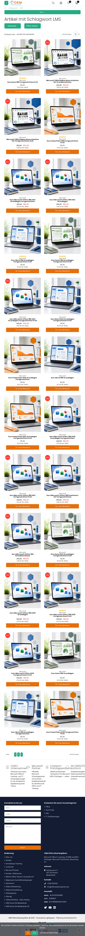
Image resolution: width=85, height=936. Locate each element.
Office (47, 807)
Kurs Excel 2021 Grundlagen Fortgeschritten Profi (62, 555)
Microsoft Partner (12, 870)
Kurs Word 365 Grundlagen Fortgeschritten (22, 733)
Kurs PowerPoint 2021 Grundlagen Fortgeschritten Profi (22, 437)
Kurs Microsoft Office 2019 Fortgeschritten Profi (22, 674)
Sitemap (8, 896)
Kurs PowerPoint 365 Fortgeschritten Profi (62, 142)
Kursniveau (12, 26)
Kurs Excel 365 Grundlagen (62, 673)
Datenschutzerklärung (13, 890)
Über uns (9, 857)
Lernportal (9, 867)
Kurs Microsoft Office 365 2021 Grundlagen (62, 200)
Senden (22, 847)
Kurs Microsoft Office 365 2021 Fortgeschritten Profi (22, 496)
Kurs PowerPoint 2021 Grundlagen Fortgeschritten (22, 378)
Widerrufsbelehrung (13, 887)
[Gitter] (75, 34)
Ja (28, 933)
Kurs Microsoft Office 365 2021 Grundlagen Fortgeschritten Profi (22, 320)
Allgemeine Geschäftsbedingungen (18, 880)
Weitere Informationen (49, 933)
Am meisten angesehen (25, 34)
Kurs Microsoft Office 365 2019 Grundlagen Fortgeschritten (62, 437)
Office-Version (32, 26)
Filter (42, 12)
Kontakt (8, 860)
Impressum (9, 883)
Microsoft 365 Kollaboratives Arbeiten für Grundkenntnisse (62, 81)
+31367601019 (52, 883)
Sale (47, 813)
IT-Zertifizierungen (52, 816)
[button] (77, 2)
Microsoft (22, 80)
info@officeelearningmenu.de (58, 887)
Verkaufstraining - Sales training (17, 900)
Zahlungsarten (10, 893)
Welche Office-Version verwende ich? (19, 877)
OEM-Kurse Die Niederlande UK (17, 906)
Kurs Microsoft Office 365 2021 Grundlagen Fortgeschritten (22, 200)
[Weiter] (21, 754)
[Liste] (79, 34)
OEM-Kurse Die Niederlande (16, 903)
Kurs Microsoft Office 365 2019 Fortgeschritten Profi (62, 615)
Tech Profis (49, 810)
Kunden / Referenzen (13, 873)
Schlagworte (13, 8)
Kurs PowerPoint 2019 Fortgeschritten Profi (62, 733)
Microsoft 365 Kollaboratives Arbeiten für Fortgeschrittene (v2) (22, 140)
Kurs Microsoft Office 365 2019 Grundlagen (22, 614)
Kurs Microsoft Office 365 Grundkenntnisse (22, 555)
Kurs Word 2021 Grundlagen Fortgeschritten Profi (62, 320)
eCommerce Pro (70, 918)
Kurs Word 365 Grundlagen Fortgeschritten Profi (22, 261)
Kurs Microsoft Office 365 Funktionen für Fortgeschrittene (62, 496)
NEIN (34, 933)
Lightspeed (50, 918)
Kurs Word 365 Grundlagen (62, 378)
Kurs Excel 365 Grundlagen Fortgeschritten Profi (62, 261)
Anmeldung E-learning (13, 864)
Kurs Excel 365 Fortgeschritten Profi (22, 82)
